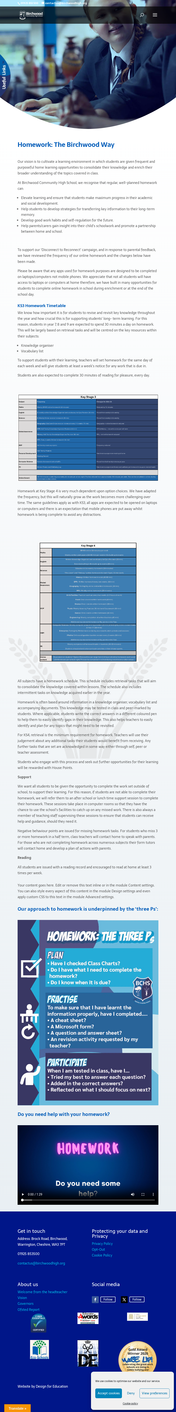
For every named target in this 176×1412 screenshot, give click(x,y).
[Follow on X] (124, 1299)
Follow (107, 1299)
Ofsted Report (28, 1309)
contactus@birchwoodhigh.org (41, 1263)
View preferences (154, 1393)
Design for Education (52, 1386)
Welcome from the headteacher (42, 1292)
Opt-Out (98, 1249)
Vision (22, 1298)
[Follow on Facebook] (95, 1299)
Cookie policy (130, 1403)
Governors (25, 1303)
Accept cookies (109, 1393)
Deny (131, 1393)
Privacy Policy (102, 1243)
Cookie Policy (102, 1255)
